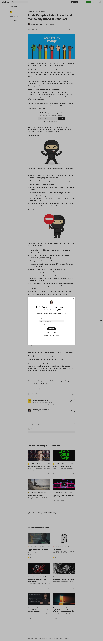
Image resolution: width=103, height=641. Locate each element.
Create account (51, 328)
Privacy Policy (64, 338)
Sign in (57, 335)
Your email (41, 318)
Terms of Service (57, 338)
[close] (73, 298)
